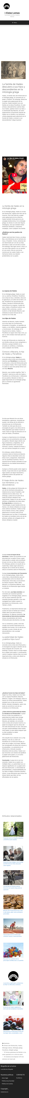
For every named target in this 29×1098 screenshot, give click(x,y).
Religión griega (13, 1050)
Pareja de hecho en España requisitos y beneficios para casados (13, 838)
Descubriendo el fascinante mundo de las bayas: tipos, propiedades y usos (13, 1032)
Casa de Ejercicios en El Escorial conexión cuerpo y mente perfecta (12, 935)
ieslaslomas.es (4, 1092)
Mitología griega (17, 1048)
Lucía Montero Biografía (7, 1069)
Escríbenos (19, 1078)
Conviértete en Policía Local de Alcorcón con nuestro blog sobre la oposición (12, 888)
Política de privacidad (8, 1081)
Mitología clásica (7, 1048)
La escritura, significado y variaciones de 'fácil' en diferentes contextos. (13, 983)
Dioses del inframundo (10, 1045)
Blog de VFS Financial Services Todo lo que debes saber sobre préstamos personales (13, 912)
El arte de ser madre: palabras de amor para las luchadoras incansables (13, 1008)
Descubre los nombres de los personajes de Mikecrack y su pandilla (13, 959)
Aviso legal (5, 1078)
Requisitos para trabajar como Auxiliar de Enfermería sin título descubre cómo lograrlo (13, 863)
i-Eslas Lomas (12, 13)
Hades (20, 1045)
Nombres (6, 1043)
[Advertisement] (14, 45)
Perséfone (5, 1050)
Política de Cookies (7, 1083)
